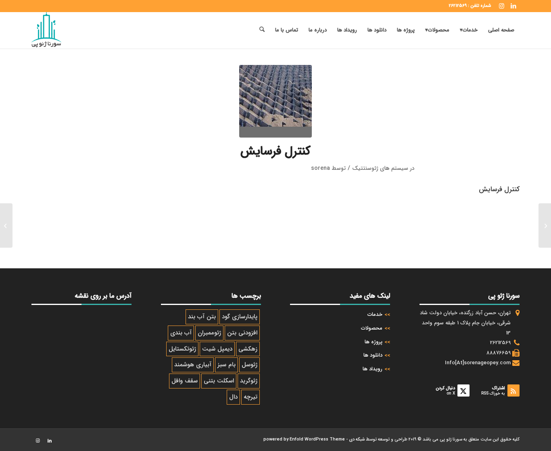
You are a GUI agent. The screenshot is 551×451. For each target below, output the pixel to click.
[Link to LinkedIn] (513, 6)
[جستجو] (262, 30)
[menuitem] (501, 30)
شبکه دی (357, 439)
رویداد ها (372, 369)
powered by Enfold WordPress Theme (304, 439)
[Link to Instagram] (501, 6)
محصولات (371, 328)
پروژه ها (373, 342)
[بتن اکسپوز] (544, 225)
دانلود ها (372, 355)
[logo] (46, 30)
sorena (320, 168)
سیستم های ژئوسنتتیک (380, 168)
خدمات (374, 314)
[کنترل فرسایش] (275, 101)
